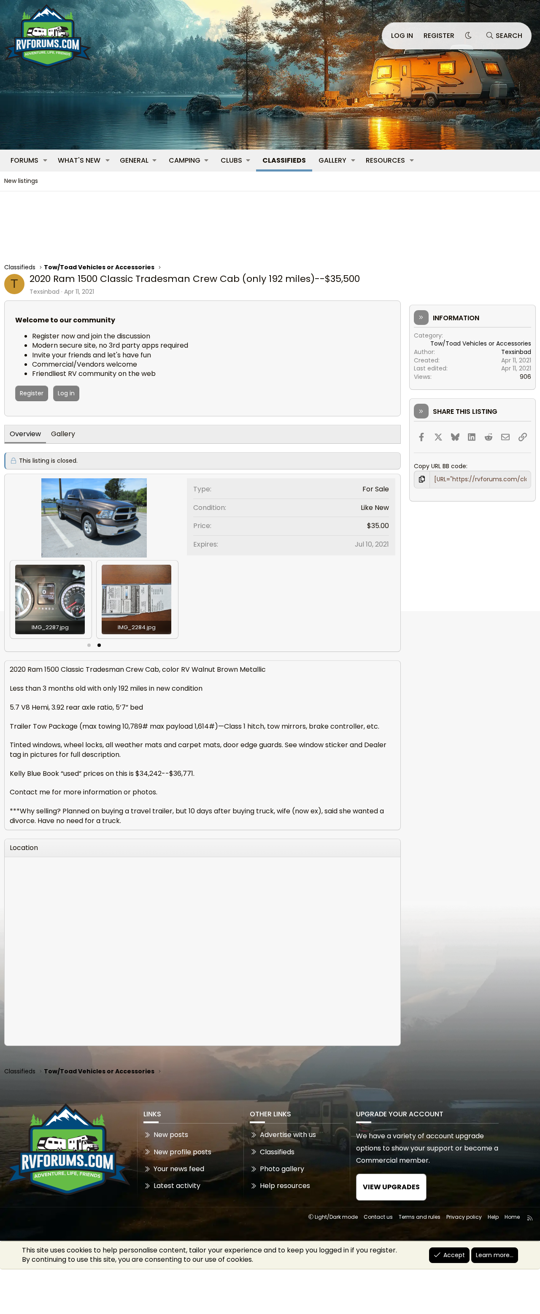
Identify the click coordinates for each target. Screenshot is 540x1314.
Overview (25, 434)
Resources (385, 160)
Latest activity (177, 1186)
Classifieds (284, 160)
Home (512, 1216)
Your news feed (179, 1169)
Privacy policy (464, 1216)
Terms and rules (419, 1216)
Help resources (285, 1186)
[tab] (89, 645)
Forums (24, 160)
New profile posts (182, 1152)
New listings (21, 181)
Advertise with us (288, 1135)
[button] (45, 161)
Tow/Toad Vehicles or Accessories (480, 343)
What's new (79, 160)
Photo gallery (282, 1169)
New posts (171, 1135)
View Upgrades (391, 1187)
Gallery (332, 160)
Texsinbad (44, 291)
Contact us (378, 1216)
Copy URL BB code (440, 466)
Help (493, 1216)
